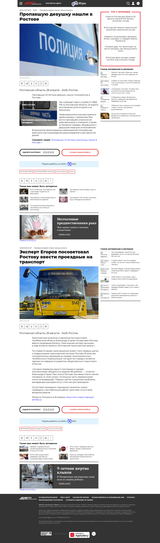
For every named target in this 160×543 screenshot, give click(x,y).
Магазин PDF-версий (81, 497)
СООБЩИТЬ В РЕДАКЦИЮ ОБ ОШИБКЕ (79, 500)
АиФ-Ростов (24, 321)
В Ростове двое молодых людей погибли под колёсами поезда (120, 59)
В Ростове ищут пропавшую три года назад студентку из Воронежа (42, 191)
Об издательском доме (48, 497)
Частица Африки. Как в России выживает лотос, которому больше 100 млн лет (125, 254)
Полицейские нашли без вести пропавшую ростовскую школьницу (42, 207)
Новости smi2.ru (28, 240)
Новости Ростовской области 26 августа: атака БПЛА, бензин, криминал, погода (121, 19)
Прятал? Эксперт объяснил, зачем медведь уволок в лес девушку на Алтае (124, 74)
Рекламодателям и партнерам (51, 500)
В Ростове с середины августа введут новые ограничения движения (81, 449)
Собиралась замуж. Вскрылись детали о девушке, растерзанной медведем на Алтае (124, 99)
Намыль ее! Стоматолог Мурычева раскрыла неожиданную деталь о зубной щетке (124, 295)
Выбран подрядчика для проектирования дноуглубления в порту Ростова (43, 449)
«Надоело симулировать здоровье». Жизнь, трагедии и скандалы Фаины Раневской (120, 39)
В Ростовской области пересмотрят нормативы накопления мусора (120, 29)
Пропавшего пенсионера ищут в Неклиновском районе (43, 198)
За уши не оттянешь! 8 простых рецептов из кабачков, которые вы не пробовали (125, 116)
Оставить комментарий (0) (80, 152)
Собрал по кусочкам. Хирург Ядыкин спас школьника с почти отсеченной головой (125, 83)
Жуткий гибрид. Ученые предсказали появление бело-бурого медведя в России (125, 271)
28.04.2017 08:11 (25, 10)
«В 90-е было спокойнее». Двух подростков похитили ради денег (124, 278)
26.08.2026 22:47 (26, 248)
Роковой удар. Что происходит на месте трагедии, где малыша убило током (120, 49)
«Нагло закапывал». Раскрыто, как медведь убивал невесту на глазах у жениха (125, 287)
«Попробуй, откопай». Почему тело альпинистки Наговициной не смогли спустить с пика (125, 91)
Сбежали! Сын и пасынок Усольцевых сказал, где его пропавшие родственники (125, 107)
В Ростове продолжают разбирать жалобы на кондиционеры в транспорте (41, 457)
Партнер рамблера (60, 533)
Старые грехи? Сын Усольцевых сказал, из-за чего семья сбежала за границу (125, 262)
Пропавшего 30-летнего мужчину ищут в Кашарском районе (83, 198)
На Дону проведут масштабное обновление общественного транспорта (82, 457)
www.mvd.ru (25, 77)
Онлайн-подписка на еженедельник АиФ (108, 497)
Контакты (131, 497)
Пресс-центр (65, 497)
